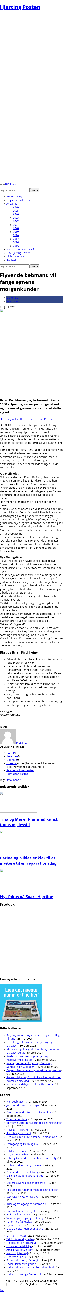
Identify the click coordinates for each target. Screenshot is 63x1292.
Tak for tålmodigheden (20, 1239)
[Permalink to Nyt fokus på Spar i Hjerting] (18, 889)
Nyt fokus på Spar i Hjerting (26, 896)
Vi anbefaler (13, 301)
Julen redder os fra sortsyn (22, 1105)
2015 (16, 246)
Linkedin (11, 763)
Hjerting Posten (20, 6)
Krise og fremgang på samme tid (26, 1204)
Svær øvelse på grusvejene (22, 1197)
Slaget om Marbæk (17, 1154)
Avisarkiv (11, 203)
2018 (16, 235)
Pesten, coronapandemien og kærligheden (32, 1190)
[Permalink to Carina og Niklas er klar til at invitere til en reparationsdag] (18, 850)
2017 (16, 239)
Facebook (12, 756)
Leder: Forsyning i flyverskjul (23, 1274)
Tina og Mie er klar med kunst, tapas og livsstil (29, 822)
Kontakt (11, 260)
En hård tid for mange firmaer (24, 1165)
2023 (16, 217)
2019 (16, 232)
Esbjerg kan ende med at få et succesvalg (31, 1158)
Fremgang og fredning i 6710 (23, 1144)
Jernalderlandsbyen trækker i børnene (29, 1084)
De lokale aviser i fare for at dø (24, 1175)
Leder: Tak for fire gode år (21, 1264)
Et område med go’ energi (22, 1260)
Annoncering (14, 196)
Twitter (10, 752)
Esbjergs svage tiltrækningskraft (25, 1183)
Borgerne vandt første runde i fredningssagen (34, 1123)
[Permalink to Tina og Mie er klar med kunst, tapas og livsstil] (18, 811)
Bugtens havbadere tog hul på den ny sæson (33, 1070)
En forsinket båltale (18, 1214)
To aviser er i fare (16, 1119)
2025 (16, 210)
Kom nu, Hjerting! (17, 1253)
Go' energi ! (13, 297)
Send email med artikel (20, 770)
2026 (16, 207)
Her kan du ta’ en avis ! (20, 249)
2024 (16, 214)
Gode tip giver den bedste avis (24, 1228)
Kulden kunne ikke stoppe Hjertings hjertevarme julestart (28, 1057)
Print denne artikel (17, 774)
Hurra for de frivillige (19, 1246)
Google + (11, 760)
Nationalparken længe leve (22, 1211)
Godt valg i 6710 (16, 1257)
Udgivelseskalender (18, 200)
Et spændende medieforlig (22, 1172)
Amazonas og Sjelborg (19, 1250)
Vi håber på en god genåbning (24, 1218)
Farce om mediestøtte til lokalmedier (28, 1112)
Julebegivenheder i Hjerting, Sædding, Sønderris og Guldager (29, 1065)
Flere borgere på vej (18, 1133)
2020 (16, 228)
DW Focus (11, 184)
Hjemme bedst (15, 1225)
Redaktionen (24, 743)
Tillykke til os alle (16, 1151)
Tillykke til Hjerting (17, 1130)
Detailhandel (13, 780)
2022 (16, 221)
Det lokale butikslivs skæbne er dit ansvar (31, 1137)
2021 (16, 225)
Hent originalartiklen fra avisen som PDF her (27, 419)
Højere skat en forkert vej (21, 1243)
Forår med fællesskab (19, 1221)
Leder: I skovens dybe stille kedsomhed (30, 1267)
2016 (16, 242)
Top (2, 1290)
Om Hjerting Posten (18, 253)
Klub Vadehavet (16, 256)
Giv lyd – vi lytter (16, 1235)
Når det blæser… (16, 1101)
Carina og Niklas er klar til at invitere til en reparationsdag (28, 860)
